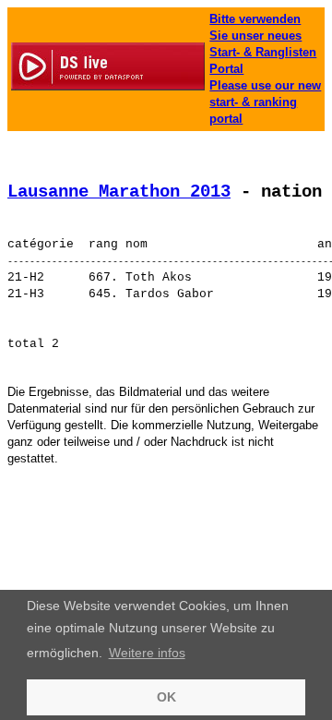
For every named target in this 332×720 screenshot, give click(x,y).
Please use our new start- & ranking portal (265, 102)
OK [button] (166, 697)
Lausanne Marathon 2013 (119, 192)
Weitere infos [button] (147, 652)
